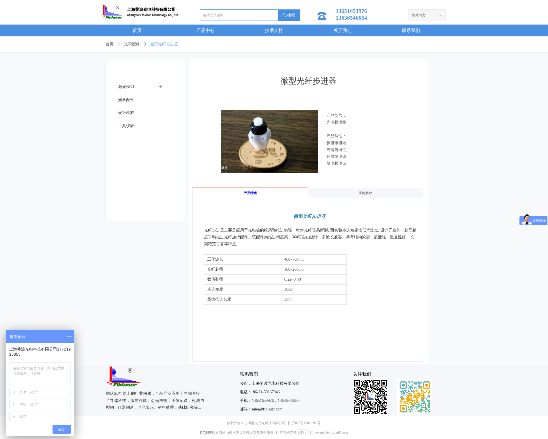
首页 (110, 44)
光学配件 (132, 44)
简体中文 (419, 15)
